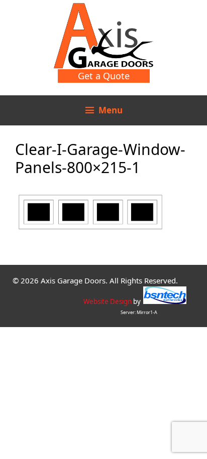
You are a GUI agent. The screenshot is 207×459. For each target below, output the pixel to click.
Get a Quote (104, 76)
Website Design (107, 301)
